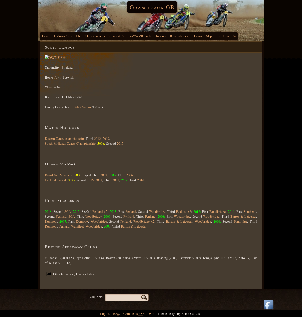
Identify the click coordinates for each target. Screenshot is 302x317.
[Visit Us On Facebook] (268, 310)
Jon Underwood (55, 180)
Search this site (226, 36)
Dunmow (51, 221)
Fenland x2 (100, 211)
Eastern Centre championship (64, 138)
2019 (106, 138)
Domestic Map (202, 36)
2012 (97, 138)
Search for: (96, 296)
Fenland (130, 211)
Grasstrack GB (152, 7)
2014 (140, 180)
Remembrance (179, 36)
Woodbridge (157, 211)
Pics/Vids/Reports (139, 36)
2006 (129, 175)
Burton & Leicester (243, 216)
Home (46, 36)
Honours (160, 36)
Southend (250, 211)
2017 (120, 143)
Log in (104, 313)
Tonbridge (240, 221)
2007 (104, 175)
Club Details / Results (90, 36)
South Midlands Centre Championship (70, 143)
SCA (67, 211)
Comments (133, 313)
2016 (90, 180)
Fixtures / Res (63, 36)
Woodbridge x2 (143, 221)
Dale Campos (82, 107)
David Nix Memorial (59, 175)
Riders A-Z (116, 36)
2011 (116, 180)
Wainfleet (77, 226)
